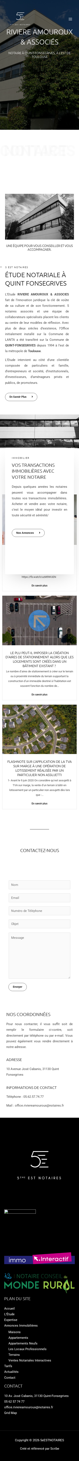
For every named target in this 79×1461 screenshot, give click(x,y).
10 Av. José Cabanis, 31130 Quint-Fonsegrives (36, 1396)
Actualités (11, 1372)
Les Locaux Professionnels (27, 1349)
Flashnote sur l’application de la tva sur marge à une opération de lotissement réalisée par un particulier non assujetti (39, 768)
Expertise (10, 1320)
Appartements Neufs (22, 1343)
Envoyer (17, 986)
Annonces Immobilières (21, 1325)
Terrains (14, 1355)
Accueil (9, 1308)
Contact (9, 1378)
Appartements (18, 1338)
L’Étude (9, 1314)
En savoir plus (39, 585)
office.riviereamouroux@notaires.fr (28, 1407)
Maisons (14, 1332)
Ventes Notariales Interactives (29, 1360)
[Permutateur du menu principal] (70, 19)
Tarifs (8, 1366)
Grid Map (10, 1413)
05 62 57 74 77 (14, 1401)
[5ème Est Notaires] (20, 19)
